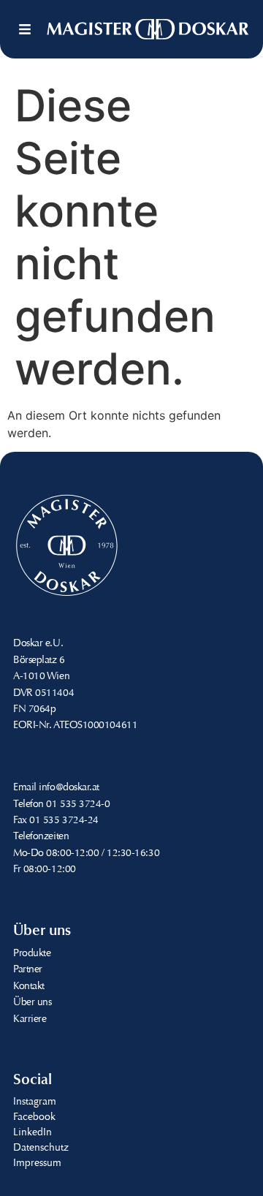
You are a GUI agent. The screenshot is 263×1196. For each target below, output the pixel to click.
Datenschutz (41, 1148)
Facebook (34, 1118)
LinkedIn (32, 1133)
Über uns (32, 1003)
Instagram (34, 1102)
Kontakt (29, 987)
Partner (27, 970)
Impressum (37, 1164)
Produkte (31, 954)
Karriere (29, 1020)
